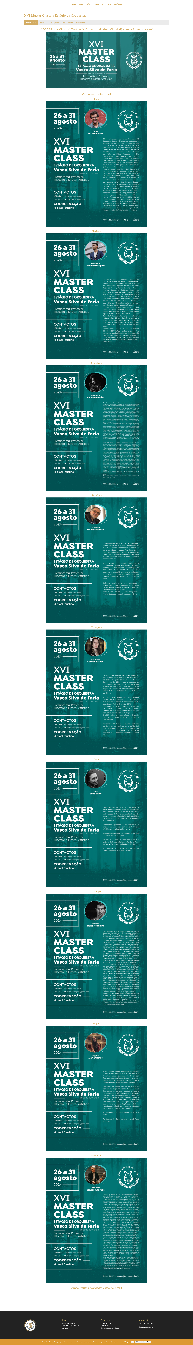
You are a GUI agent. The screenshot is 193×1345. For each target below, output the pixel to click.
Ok (132, 1342)
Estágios (118, 4)
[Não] (190, 1342)
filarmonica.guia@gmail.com (110, 1328)
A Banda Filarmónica (102, 4)
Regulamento (67, 23)
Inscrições (43, 23)
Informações (31, 23)
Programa (55, 23)
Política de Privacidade (146, 1323)
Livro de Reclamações (146, 1327)
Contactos (80, 23)
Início (73, 4)
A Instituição (84, 4)
